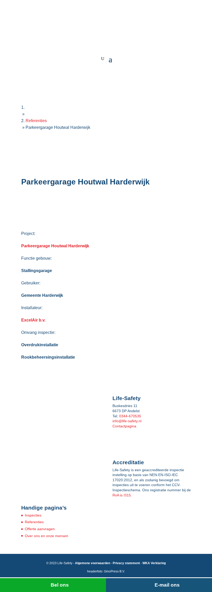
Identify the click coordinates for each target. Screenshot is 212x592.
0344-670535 (130, 416)
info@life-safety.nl (126, 421)
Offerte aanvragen (40, 529)
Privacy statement (126, 563)
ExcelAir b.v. (33, 320)
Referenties (34, 522)
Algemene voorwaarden (92, 563)
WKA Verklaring (154, 563)
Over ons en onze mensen (46, 536)
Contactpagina (124, 426)
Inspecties (33, 515)
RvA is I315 (121, 495)
